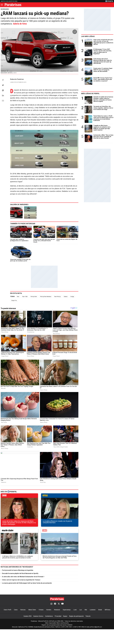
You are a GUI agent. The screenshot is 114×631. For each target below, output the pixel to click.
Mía (86, 610)
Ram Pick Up (57, 296)
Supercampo (67, 610)
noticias (59, 496)
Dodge (72, 296)
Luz (80, 610)
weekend (59, 531)
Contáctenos (49, 616)
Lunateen (92, 610)
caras (19, 496)
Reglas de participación (76, 616)
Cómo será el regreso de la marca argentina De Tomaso (21, 580)
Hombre (48, 610)
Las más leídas (88, 36)
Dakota (65, 296)
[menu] (2, 4)
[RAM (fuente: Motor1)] (16, 212)
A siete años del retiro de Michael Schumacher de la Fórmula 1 (23, 576)
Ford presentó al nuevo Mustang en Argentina (17, 570)
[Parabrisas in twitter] (59, 604)
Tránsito (88, 616)
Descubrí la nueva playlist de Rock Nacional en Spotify (20, 573)
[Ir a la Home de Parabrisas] (13, 5)
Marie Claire (32, 610)
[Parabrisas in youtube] (62, 604)
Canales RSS (28, 616)
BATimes (107, 610)
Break (100, 610)
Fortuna (41, 610)
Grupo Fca (14, 300)
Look (75, 610)
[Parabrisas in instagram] (51, 604)
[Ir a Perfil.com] (109, 1)
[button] (74, 32)
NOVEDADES (5, 9)
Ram (18, 296)
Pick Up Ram (34, 296)
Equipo (65, 616)
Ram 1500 (24, 296)
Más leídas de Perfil (90, 94)
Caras (16, 610)
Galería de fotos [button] (20, 23)
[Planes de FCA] (30, 212)
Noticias (23, 610)
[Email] (3, 101)
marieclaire (19, 531)
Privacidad (58, 616)
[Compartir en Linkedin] (3, 95)
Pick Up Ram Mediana (45, 296)
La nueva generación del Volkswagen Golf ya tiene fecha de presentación (27, 583)
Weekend (57, 610)
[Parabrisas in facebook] (55, 604)
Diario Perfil (7, 610)
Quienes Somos (38, 616)
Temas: (12, 296)
